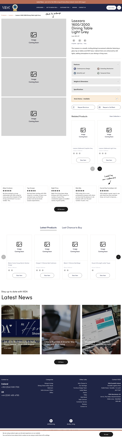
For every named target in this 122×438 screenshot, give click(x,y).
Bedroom (50, 388)
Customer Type (64, 7)
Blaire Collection (68, 267)
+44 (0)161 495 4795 (10, 395)
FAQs (85, 395)
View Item (83, 160)
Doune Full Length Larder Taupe (101, 263)
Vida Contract (83, 399)
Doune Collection (96, 267)
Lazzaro (11, 15)
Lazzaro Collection (77, 150)
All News (61, 362)
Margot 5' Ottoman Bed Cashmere (46, 263)
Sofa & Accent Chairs (47, 390)
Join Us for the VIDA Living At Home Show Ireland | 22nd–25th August (65, 2)
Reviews (74, 7)
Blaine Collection (12, 267)
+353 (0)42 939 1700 (10, 386)
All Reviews (61, 209)
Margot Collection (40, 267)
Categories (39, 7)
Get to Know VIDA (51, 7)
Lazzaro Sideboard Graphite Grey (83, 148)
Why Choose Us (82, 383)
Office (51, 392)
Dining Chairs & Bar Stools (45, 385)
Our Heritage (83, 385)
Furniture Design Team (80, 388)
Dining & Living (49, 383)
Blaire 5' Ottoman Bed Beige (72, 263)
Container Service (81, 402)
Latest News (83, 390)
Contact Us (82, 7)
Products (4, 15)
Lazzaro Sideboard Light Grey (107, 148)
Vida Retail (84, 397)
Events (85, 392)
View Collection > (115, 116)
